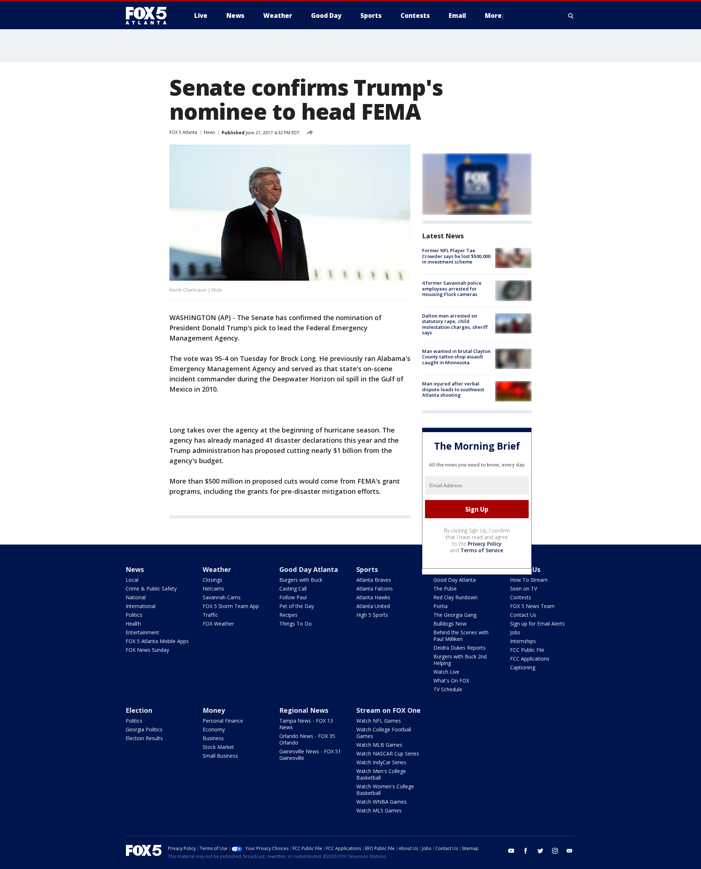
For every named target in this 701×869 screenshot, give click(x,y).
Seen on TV (523, 588)
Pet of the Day (296, 606)
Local (132, 579)
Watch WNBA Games (381, 801)
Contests (520, 597)
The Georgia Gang (454, 614)
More (493, 15)
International (141, 606)
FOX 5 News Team (532, 606)
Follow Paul (293, 597)
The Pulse (445, 588)
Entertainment (142, 632)
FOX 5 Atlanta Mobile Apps (157, 641)
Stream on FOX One (388, 710)
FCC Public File (527, 649)
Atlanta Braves (373, 579)
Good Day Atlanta (308, 569)
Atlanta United (373, 606)
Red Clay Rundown (455, 597)
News (209, 132)
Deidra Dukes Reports (459, 647)
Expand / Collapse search (571, 15)
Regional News (303, 710)
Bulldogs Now (450, 623)
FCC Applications (529, 658)
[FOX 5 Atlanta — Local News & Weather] (150, 15)
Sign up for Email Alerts (537, 623)
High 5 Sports (372, 614)
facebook (526, 851)
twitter (540, 851)
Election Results (144, 738)
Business (213, 738)
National (136, 597)
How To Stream (529, 579)
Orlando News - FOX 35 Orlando (307, 739)
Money (214, 710)
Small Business (220, 755)
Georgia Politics (144, 729)
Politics (134, 614)
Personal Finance (223, 720)
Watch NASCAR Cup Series (387, 753)
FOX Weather (218, 623)
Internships (523, 641)
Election (139, 710)
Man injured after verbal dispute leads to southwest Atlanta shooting (453, 389)
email (569, 851)
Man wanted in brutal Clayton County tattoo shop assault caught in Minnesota (456, 357)
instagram (555, 851)
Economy (214, 729)
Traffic (210, 614)
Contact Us (523, 614)
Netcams (213, 588)
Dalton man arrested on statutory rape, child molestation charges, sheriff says (454, 324)
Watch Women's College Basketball (385, 789)
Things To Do (295, 623)
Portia (440, 606)
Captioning (522, 667)
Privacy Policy (485, 543)
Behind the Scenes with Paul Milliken (461, 635)
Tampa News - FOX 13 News (306, 724)
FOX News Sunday (147, 649)
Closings (212, 579)
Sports (367, 569)
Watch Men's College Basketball (381, 774)
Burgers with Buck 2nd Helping (460, 659)
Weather (217, 569)
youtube (511, 851)
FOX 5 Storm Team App (231, 606)
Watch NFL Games (378, 720)
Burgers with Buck (300, 579)
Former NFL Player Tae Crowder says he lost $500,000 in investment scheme (456, 256)
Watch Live (446, 671)
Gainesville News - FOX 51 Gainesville (310, 754)
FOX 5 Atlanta (183, 132)
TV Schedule (447, 689)
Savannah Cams (222, 597)
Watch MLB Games (379, 744)
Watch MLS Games (379, 810)
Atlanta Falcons (374, 588)
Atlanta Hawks (373, 597)
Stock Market (218, 746)
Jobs (515, 632)
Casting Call (293, 588)
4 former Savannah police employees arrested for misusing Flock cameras (452, 288)
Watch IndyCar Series (381, 762)
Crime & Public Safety (151, 588)
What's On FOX (451, 680)
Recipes (288, 614)
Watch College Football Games (383, 732)
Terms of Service (481, 550)
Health (133, 623)
